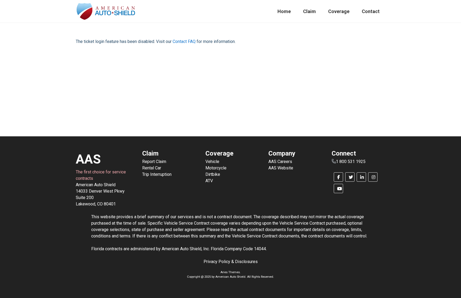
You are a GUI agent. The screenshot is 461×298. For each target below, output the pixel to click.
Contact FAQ (184, 41)
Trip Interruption (157, 174)
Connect (344, 153)
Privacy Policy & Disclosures (231, 261)
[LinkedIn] (361, 177)
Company (281, 153)
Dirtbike (212, 174)
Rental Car (151, 167)
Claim (309, 11)
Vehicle (212, 161)
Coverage (338, 11)
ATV (209, 180)
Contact (371, 11)
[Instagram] (372, 177)
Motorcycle (215, 167)
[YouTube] (338, 188)
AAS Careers (280, 161)
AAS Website (280, 167)
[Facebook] (338, 177)
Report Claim (154, 161)
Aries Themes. (230, 272)
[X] (350, 177)
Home (284, 11)
